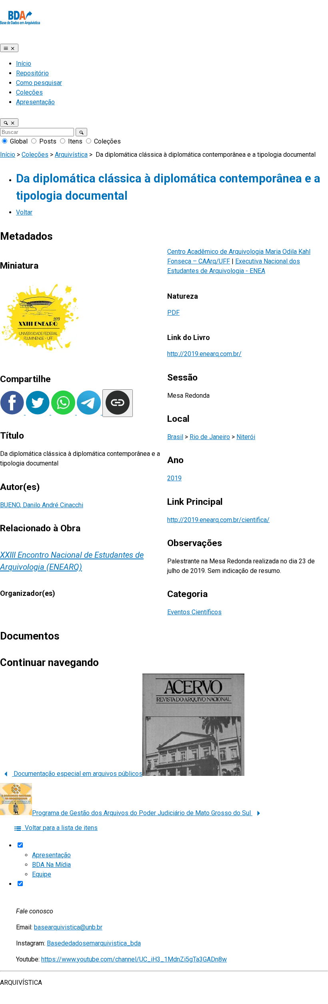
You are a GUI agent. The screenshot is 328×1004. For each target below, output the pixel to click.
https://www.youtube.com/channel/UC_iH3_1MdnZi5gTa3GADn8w (134, 959)
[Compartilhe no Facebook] (13, 412)
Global (18, 141)
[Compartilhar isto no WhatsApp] (64, 412)
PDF (173, 312)
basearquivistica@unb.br (68, 927)
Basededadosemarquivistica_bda (94, 943)
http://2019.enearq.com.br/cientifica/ (218, 520)
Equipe (41, 874)
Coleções (29, 92)
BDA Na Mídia (51, 864)
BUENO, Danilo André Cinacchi (41, 505)
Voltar (24, 212)
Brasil (175, 437)
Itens (75, 141)
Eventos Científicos (194, 612)
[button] (9, 122)
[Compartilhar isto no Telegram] (89, 412)
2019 (174, 478)
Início (23, 63)
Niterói (245, 437)
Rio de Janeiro (210, 437)
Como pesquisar (39, 83)
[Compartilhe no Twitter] (38, 412)
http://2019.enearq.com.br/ (204, 354)
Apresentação (35, 102)
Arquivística (71, 154)
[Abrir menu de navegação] (9, 48)
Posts (48, 141)
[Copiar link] (117, 403)
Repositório (32, 73)
